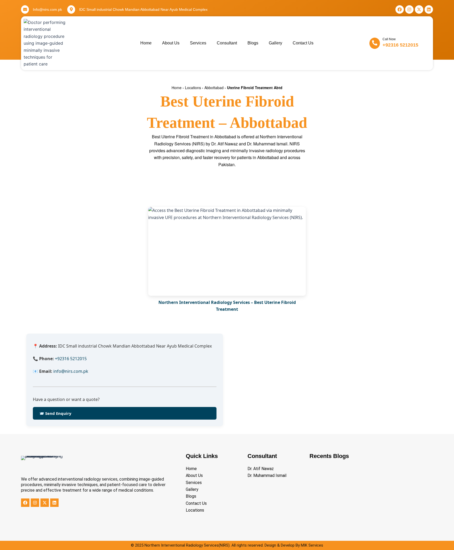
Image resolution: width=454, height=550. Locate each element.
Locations (193, 87)
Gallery (275, 43)
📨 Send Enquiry (55, 413)
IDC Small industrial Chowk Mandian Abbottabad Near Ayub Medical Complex (143, 9)
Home (146, 43)
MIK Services (312, 545)
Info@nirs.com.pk (47, 9)
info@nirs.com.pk (70, 371)
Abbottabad (214, 87)
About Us (170, 43)
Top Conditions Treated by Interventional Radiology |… (359, 490)
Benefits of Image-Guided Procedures (343, 524)
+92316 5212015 (400, 45)
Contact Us (303, 43)
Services (198, 43)
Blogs (252, 43)
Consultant (227, 43)
